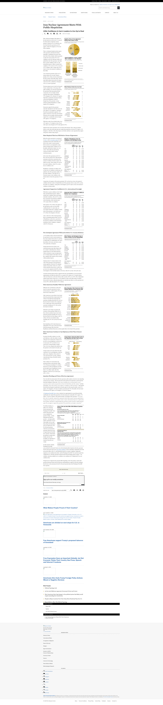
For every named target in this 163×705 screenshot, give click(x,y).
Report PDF (48, 606)
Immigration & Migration (48, 640)
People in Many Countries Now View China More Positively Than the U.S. (63, 599)
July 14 (46, 140)
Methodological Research (48, 666)
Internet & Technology (48, 661)
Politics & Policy (46, 635)
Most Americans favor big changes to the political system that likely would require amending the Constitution (64, 595)
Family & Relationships (48, 653)
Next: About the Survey (63, 469)
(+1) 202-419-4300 (46, 631)
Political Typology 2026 (51, 588)
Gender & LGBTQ (47, 651)
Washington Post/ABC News (50, 393)
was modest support (54, 140)
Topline (47, 609)
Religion (45, 646)
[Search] (118, 7)
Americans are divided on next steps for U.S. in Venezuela (61, 524)
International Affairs (49, 487)
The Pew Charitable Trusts (108, 696)
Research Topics (49, 12)
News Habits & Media (48, 663)
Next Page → (81, 473)
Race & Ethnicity (46, 643)
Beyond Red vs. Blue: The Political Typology (56, 602)
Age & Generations (47, 648)
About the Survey (49, 618)
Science (45, 658)
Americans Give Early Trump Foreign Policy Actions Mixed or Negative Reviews (63, 579)
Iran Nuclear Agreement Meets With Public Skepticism (57, 617)
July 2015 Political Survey (51, 611)
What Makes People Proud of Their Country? (60, 508)
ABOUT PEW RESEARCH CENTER (49, 695)
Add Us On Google (66, 33)
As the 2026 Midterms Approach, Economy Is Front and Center (61, 591)
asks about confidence (61, 449)
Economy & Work (47, 655)
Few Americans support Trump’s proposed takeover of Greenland (63, 541)
